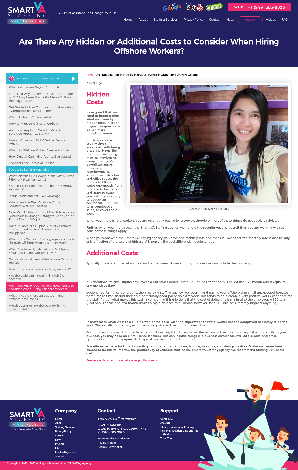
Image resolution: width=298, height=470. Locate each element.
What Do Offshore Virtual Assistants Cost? (39, 150)
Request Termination (110, 447)
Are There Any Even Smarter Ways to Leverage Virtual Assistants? (35, 131)
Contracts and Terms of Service (31, 163)
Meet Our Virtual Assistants (114, 438)
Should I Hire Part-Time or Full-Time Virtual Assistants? (41, 187)
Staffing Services (166, 19)
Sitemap (60, 456)
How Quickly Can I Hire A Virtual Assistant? (40, 156)
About (59, 423)
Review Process (107, 442)
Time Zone (166, 438)
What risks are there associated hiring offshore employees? (36, 297)
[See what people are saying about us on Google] (172, 10)
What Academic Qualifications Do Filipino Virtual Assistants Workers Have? (39, 250)
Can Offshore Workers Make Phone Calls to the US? (40, 260)
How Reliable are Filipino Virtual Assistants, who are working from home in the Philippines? (40, 229)
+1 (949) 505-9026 (266, 7)
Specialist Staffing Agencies (29, 169)
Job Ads (165, 423)
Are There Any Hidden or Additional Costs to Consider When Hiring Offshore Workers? (41, 287)
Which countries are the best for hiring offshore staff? (37, 307)
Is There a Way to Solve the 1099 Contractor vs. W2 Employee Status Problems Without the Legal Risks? (41, 97)
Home (128, 19)
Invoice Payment (65, 452)
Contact (214, 19)
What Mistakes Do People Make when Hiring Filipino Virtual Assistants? (41, 177)
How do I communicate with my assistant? (40, 269)
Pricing (250, 19)
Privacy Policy (193, 19)
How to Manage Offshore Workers (33, 123)
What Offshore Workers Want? (30, 117)
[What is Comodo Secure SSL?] (214, 9)
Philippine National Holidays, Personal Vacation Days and (179, 431)
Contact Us (166, 418)
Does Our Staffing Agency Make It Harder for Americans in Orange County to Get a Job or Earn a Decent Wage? (41, 216)
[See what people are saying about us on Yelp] (194, 10)
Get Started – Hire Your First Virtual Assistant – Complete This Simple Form (41, 109)
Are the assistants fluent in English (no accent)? (36, 277)
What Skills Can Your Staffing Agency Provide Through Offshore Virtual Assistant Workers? (42, 240)
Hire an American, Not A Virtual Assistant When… (38, 141)
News (58, 439)
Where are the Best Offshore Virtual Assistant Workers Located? (35, 204)
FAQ (285, 19)
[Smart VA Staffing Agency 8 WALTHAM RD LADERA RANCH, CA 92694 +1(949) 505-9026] (28, 13)
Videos (271, 19)
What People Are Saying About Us (34, 87)
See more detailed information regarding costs (121, 360)
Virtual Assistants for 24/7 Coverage (35, 196)
